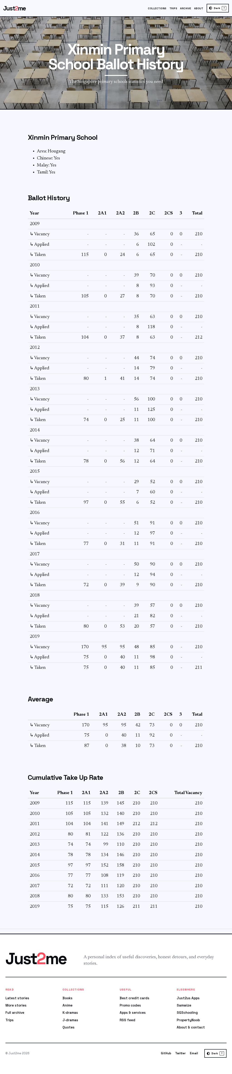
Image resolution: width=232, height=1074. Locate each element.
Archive (185, 8)
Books (67, 998)
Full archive (14, 1012)
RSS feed (127, 1020)
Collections (157, 8)
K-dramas (70, 1012)
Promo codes (130, 1005)
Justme (14, 8)
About (198, 8)
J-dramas (70, 1020)
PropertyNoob (188, 1020)
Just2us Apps (188, 998)
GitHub (166, 1053)
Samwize (184, 1005)
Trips (173, 8)
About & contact (191, 1027)
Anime (67, 1005)
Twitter (180, 1053)
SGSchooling (187, 1012)
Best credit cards (134, 998)
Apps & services (133, 1012)
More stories (16, 1005)
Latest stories (17, 998)
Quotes (69, 1027)
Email (194, 1053)
